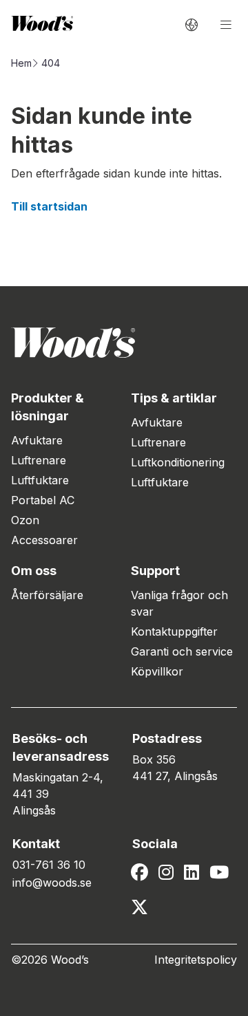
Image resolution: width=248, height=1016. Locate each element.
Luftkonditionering (178, 462)
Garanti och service (182, 651)
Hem (21, 63)
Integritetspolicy (195, 959)
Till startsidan (49, 206)
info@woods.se (52, 882)
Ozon (25, 520)
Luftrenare (38, 460)
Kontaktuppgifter (174, 631)
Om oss (33, 570)
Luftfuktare (40, 480)
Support (155, 570)
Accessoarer (44, 540)
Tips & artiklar (174, 398)
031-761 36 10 (48, 865)
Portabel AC (42, 500)
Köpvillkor (157, 671)
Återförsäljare (47, 595)
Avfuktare (37, 440)
